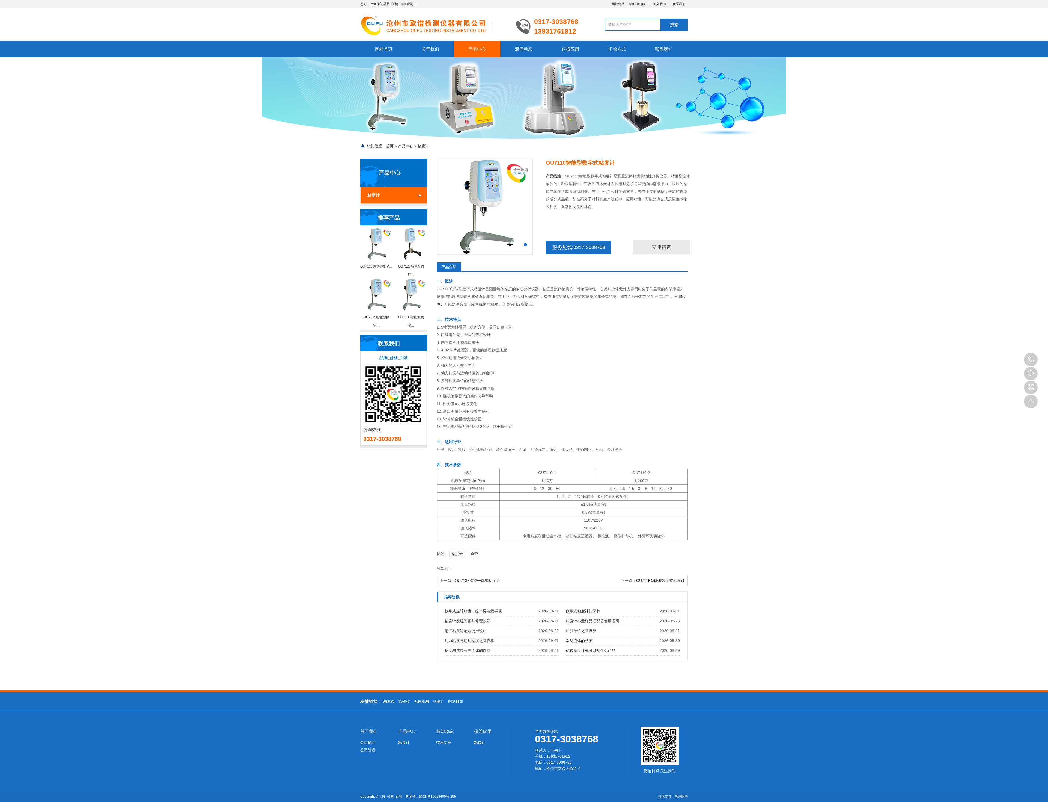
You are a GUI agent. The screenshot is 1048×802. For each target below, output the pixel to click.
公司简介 (368, 742)
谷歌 (640, 4)
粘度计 (423, 146)
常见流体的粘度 (579, 640)
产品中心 (477, 49)
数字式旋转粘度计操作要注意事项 (473, 611)
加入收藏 (659, 4)
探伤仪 (404, 701)
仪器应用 (570, 49)
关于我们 (430, 49)
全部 (474, 554)
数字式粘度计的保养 (583, 611)
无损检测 (421, 701)
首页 (390, 146)
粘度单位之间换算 (581, 631)
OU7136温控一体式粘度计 (477, 580)
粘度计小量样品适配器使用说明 (592, 621)
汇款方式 (617, 49)
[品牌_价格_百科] (434, 25)
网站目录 (455, 701)
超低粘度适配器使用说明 (466, 631)
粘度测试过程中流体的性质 (467, 650)
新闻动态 (523, 49)
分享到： (444, 568)
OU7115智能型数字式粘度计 (660, 580)
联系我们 (679, 4)
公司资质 (368, 750)
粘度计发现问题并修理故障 (467, 621)
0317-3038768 (1031, 359)
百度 (631, 4)
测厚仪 (389, 701)
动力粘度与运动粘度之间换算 (469, 640)
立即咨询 (661, 247)
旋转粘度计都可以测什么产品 (590, 650)
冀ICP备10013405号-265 (437, 796)
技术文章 (443, 742)
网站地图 (618, 4)
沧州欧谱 (681, 796)
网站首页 (383, 49)
